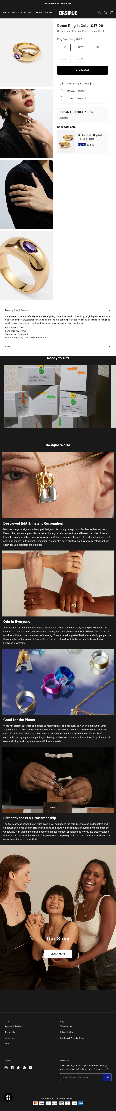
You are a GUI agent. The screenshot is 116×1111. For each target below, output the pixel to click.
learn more (58, 953)
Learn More (64, 118)
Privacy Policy (66, 1032)
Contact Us (9, 1038)
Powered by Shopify (64, 1099)
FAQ (7, 1044)
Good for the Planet (19, 720)
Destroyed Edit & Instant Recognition (33, 523)
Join (107, 1077)
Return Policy (10, 1032)
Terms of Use (66, 1026)
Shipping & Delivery (14, 1026)
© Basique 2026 (47, 1099)
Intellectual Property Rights (72, 1038)
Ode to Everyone (16, 622)
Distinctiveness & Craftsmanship (29, 818)
